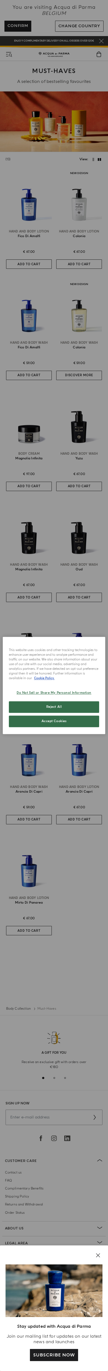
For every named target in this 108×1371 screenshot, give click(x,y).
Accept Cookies (54, 721)
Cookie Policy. (44, 678)
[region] (54, 685)
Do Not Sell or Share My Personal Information (54, 693)
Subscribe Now (53, 1355)
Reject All (54, 707)
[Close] (98, 1255)
